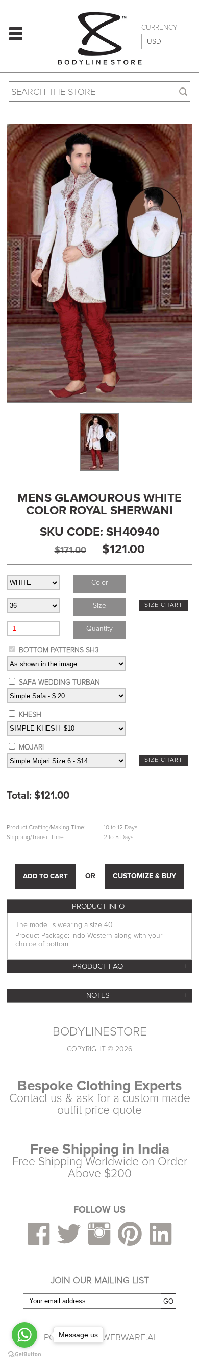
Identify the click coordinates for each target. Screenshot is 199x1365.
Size (99, 605)
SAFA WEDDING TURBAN (59, 682)
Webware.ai (129, 1337)
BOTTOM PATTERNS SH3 (59, 650)
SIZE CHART (163, 605)
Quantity (99, 628)
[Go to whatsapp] (24, 1335)
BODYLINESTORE (100, 1032)
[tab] (99, 906)
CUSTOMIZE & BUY (144, 876)
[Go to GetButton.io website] (24, 1354)
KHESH (30, 714)
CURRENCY (159, 27)
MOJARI (31, 747)
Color (99, 582)
